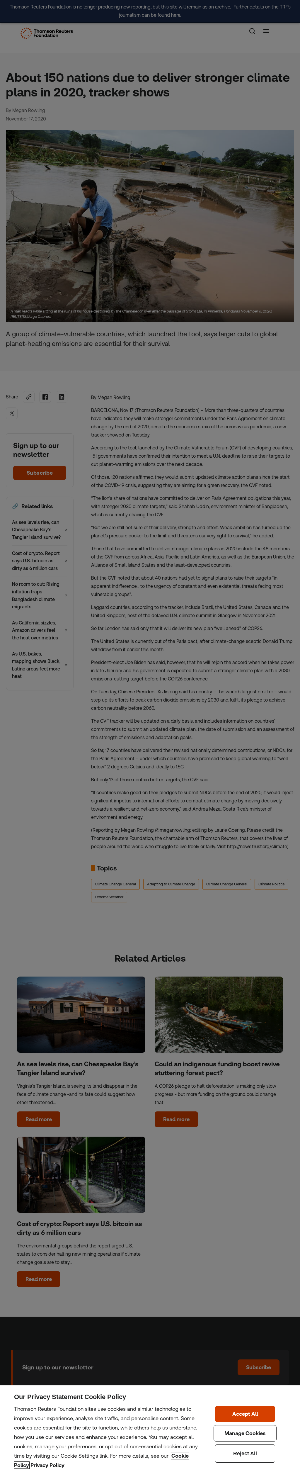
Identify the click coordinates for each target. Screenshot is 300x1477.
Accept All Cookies (245, 1414)
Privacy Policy (47, 1465)
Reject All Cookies (245, 1453)
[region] (150, 1431)
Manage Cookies (245, 1433)
